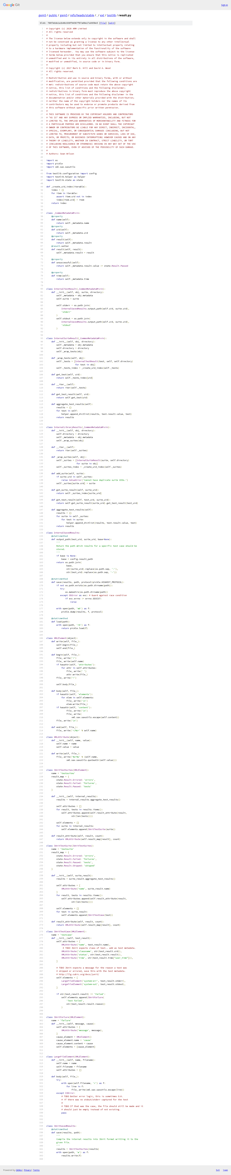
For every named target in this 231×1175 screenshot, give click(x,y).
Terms (36, 1170)
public (53, 15)
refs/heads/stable (82, 15)
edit (111, 23)
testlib (111, 15)
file (102, 23)
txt (218, 1170)
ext (102, 15)
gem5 (42, 15)
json (225, 1170)
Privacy (27, 1170)
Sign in (224, 4)
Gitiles (19, 1170)
